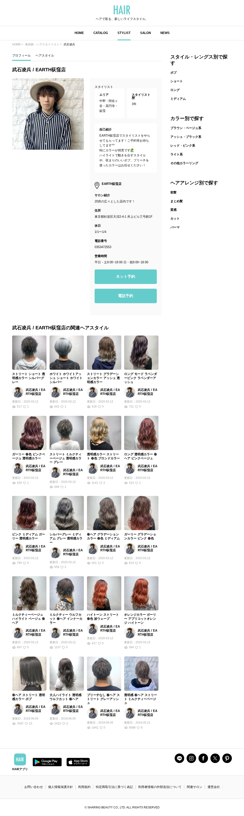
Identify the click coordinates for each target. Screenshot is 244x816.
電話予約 (125, 296)
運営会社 (214, 787)
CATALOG (100, 33)
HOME (79, 33)
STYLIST (124, 33)
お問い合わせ (33, 787)
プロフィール (21, 55)
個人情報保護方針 (60, 787)
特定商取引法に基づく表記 (114, 787)
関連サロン (194, 787)
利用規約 (84, 787)
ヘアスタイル (45, 55)
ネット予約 (125, 276)
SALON (145, 33)
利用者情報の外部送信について (160, 787)
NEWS (165, 33)
